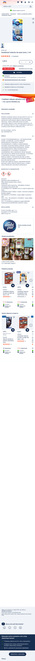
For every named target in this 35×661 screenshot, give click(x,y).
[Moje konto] (25, 2)
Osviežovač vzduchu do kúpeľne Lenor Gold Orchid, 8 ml (22, 293)
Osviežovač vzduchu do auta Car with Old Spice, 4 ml (8, 293)
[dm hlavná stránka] (4, 2)
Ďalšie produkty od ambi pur (24, 226)
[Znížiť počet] (21, 62)
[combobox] (17, 6)
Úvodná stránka (5, 13)
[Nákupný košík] (29, 2)
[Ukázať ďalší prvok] (31, 249)
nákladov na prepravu (7, 611)
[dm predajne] (18, 2)
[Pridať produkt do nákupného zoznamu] (33, 19)
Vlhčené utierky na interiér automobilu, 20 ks (8, 341)
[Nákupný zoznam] (22, 2)
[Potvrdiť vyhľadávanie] (30, 6)
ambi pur (4, 50)
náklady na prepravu (18, 66)
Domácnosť (13, 13)
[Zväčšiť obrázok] (17, 30)
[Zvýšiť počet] (29, 62)
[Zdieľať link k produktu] (33, 22)
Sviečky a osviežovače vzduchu (24, 13)
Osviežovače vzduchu (6, 15)
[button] (32, 2)
